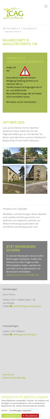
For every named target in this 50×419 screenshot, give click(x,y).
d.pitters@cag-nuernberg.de (27, 306)
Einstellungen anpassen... (21, 410)
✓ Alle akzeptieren (11, 415)
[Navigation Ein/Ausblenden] (45, 6)
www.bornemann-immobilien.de (22, 274)
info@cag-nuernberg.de (24, 334)
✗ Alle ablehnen (30, 415)
